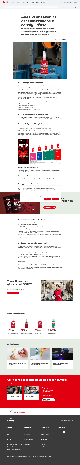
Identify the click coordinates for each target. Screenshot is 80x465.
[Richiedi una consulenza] (14, 393)
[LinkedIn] (58, 432)
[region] (40, 194)
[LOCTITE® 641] (26, 327)
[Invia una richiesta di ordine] (31, 393)
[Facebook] (61, 432)
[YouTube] (64, 432)
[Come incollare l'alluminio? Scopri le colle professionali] (40, 358)
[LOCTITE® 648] (40, 327)
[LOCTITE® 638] (13, 327)
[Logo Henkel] (5, 2)
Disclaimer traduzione (20, 412)
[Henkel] (10, 420)
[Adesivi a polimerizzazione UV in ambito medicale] (62, 358)
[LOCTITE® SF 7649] (53, 327)
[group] (40, 327)
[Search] (5, 7)
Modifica (23, 198)
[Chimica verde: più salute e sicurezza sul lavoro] (17, 358)
